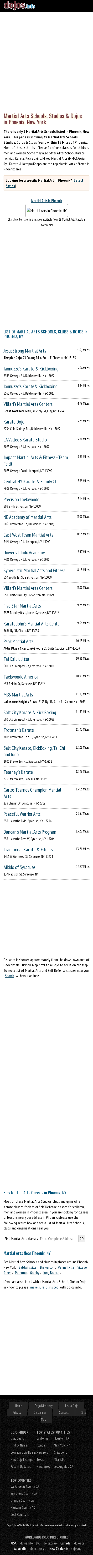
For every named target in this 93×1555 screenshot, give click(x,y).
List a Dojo (71, 1405)
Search (9, 975)
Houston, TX (61, 1438)
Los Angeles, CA (63, 1466)
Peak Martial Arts (18, 641)
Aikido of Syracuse (19, 867)
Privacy (17, 1412)
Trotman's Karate (19, 730)
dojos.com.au (38, 1548)
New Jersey (43, 1466)
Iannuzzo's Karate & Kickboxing (31, 368)
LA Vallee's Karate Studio (25, 439)
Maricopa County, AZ (22, 1507)
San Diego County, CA (23, 1493)
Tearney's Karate (18, 772)
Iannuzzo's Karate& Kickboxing (30, 386)
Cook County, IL (19, 1514)
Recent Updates (20, 1466)
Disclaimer (40, 1412)
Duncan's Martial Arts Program (30, 832)
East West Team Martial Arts (28, 535)
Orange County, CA (22, 1500)
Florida (40, 1445)
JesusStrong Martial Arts (25, 351)
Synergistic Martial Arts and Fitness (34, 570)
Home (18, 1405)
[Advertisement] (46, 61)
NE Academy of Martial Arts (28, 517)
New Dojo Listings (21, 1459)
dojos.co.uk (50, 1543)
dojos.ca (79, 1543)
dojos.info (26, 1543)
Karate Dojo (14, 422)
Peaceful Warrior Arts (22, 814)
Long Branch (51, 1272)
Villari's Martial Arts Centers (28, 404)
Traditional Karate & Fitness (28, 849)
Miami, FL (59, 1459)
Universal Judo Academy (24, 552)
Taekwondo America (21, 677)
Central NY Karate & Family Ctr (31, 481)
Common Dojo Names (23, 1452)
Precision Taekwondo (21, 499)
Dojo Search (17, 1438)
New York (42, 1452)
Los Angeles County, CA (24, 1486)
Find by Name (18, 1445)
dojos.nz (76, 1548)
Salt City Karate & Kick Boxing (30, 712)
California (42, 1438)
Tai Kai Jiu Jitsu (16, 659)
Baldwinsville (27, 1267)
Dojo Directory (43, 1405)
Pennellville (66, 1267)
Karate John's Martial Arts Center (32, 623)
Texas (40, 1459)
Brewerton (47, 1267)
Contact (64, 1412)
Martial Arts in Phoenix (46, 200)
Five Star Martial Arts (22, 606)
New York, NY (62, 1445)
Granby (34, 1272)
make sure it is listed (44, 1287)
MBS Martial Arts (18, 694)
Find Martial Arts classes (21, 1238)
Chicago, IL (60, 1452)
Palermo (21, 1272)
